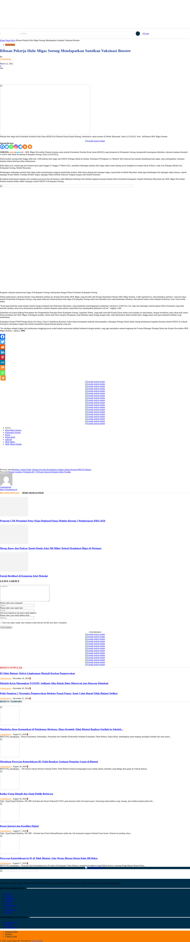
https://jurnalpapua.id (8, 489)
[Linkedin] (2, 352)
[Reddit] (2, 346)
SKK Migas (10, 442)
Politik (7, 903)
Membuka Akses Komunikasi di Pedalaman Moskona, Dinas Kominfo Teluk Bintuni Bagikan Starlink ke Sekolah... (61, 729)
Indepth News (11, 910)
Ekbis (7, 907)
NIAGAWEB (37, 941)
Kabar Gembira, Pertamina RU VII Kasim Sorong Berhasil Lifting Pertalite (40, 472)
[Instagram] (16, 146)
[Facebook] (2, 146)
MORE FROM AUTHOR (33, 493)
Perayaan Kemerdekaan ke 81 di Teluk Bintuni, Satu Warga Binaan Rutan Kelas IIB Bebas (49, 858)
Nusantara (9, 898)
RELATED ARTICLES (10, 493)
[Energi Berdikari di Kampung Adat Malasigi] (14, 571)
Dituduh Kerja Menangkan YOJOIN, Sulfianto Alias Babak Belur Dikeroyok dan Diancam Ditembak (54, 683)
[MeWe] (2, 362)
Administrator (5, 59)
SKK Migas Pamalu (13, 444)
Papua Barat (10, 437)
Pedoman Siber (11, 923)
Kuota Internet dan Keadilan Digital (19, 826)
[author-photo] (6, 485)
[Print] (25, 146)
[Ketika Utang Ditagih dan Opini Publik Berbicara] (9, 789)
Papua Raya (10, 40)
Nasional (8, 896)
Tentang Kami (11, 927)
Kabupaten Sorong (13, 432)
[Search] (138, 33)
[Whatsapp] (11, 146)
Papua (7, 435)
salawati (8, 439)
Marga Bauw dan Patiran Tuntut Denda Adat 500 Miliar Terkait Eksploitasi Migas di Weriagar (51, 548)
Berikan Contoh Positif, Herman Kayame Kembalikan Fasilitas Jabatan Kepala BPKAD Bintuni (52, 469)
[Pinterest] (2, 357)
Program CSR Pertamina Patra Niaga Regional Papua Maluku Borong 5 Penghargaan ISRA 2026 (52, 520)
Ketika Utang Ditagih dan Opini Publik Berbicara (26, 793)
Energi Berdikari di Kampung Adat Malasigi (24, 576)
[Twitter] (7, 146)
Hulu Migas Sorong (13, 430)
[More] (73, 76)
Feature (8, 912)
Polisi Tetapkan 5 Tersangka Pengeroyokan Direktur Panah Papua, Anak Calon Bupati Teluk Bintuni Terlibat (58, 693)
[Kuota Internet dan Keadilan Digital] (9, 821)
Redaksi (8, 925)
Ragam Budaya (11, 905)
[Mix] (2, 367)
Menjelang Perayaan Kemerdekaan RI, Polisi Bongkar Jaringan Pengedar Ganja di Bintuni (49, 761)
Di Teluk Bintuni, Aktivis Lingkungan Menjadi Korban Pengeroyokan (37, 673)
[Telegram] (20, 146)
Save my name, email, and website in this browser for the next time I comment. (35, 623)
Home (2, 40)
